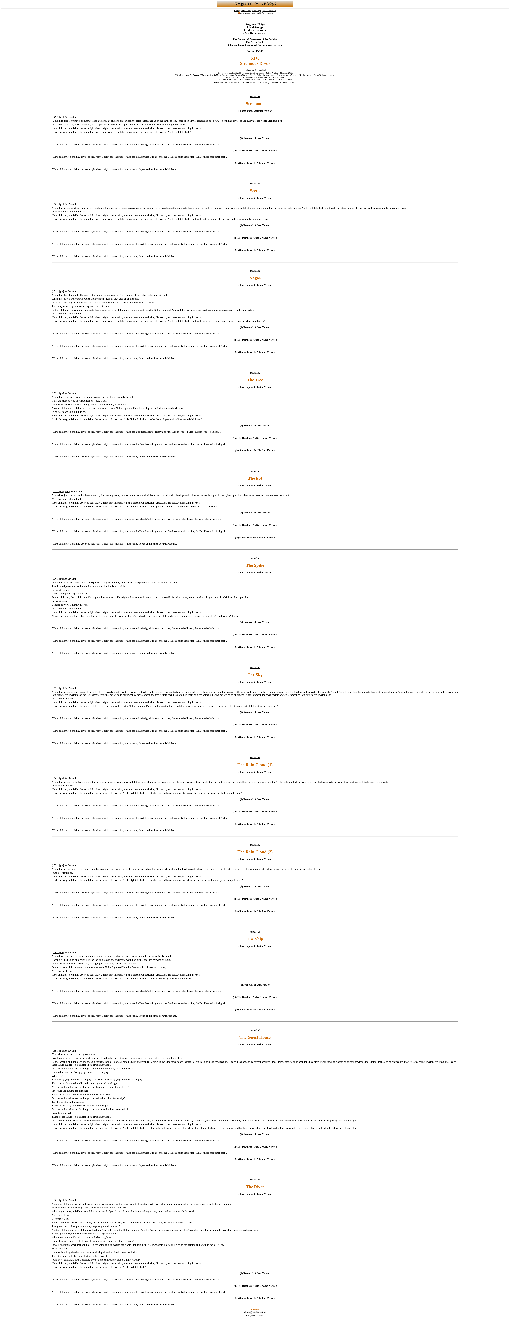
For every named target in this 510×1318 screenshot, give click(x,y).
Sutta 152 (255, 372)
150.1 (56, 204)
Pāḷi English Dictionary (248, 13)
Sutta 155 (255, 667)
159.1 (56, 1050)
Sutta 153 (255, 471)
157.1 (56, 865)
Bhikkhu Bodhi (260, 70)
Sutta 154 (255, 558)
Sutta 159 (255, 1030)
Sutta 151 (255, 270)
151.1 (56, 291)
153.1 (56, 491)
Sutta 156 (255, 757)
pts (61, 117)
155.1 (56, 688)
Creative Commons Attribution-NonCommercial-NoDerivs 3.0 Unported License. (306, 75)
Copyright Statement (255, 1316)
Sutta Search (267, 13)
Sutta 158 (255, 931)
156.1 (56, 778)
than (67, 491)
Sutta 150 (255, 183)
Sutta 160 (255, 1179)
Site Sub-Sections (269, 11)
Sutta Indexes (246, 11)
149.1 (56, 117)
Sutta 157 (255, 844)
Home (237, 11)
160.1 (56, 1200)
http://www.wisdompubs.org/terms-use (278, 79)
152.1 (56, 393)
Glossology (256, 11)
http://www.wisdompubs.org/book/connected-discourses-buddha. (262, 77)
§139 (292, 82)
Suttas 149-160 (255, 51)
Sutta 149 (255, 96)
